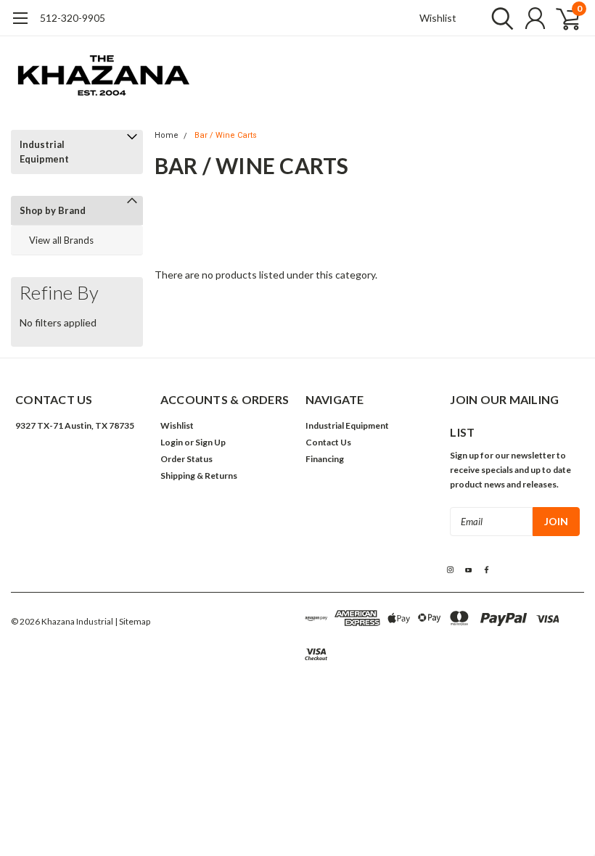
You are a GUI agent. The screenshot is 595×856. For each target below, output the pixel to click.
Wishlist (437, 18)
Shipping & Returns (198, 475)
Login (171, 442)
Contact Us (328, 442)
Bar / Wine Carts (225, 135)
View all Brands (61, 240)
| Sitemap (132, 621)
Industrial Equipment (44, 152)
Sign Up (210, 442)
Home (166, 135)
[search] (499, 18)
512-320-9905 (72, 18)
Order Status (186, 458)
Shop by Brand (53, 210)
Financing (324, 458)
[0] (562, 18)
